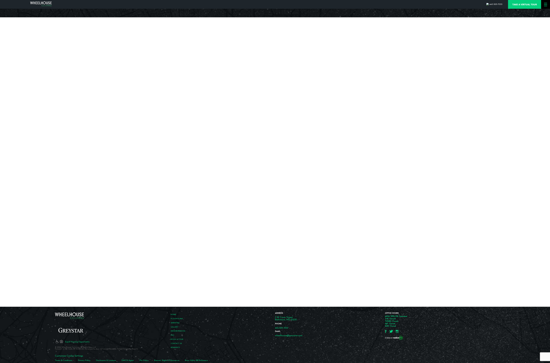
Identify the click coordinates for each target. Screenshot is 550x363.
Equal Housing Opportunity (77, 342)
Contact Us (176, 343)
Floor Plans (177, 319)
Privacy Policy (84, 360)
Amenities (175, 323)
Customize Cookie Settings (69, 356)
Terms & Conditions (63, 360)
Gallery (174, 327)
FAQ (172, 335)
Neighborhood (178, 331)
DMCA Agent (127, 360)
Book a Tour (177, 339)
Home (173, 314)
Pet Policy (144, 360)
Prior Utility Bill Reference (196, 360)
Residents (175, 347)
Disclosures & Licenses (106, 360)
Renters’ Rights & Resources (166, 360)
